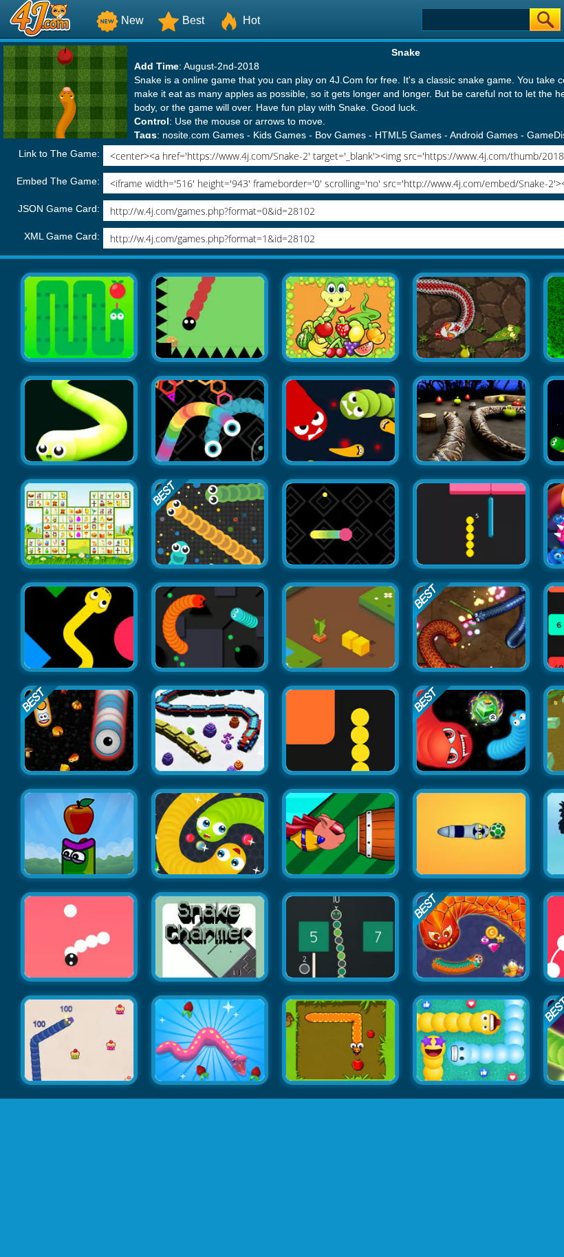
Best (193, 20)
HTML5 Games (408, 134)
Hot (251, 20)
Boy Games (340, 134)
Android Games (484, 134)
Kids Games (279, 134)
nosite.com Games (203, 134)
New (132, 20)
